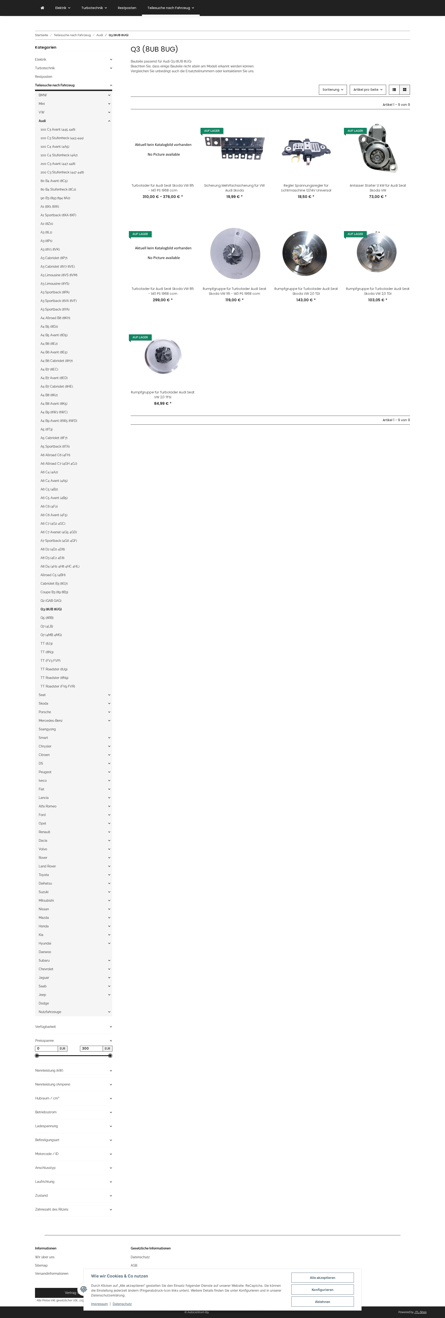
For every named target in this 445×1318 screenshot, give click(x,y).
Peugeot (45, 772)
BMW (43, 95)
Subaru (44, 960)
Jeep (42, 995)
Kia (41, 935)
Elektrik (40, 59)
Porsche (45, 712)
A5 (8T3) (47, 429)
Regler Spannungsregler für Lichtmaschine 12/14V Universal (306, 188)
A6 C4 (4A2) (49, 472)
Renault (44, 832)
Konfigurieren (323, 1290)
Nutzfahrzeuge (50, 1012)
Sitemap (41, 1265)
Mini (42, 104)
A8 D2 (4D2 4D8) (53, 549)
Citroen (44, 755)
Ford (42, 815)
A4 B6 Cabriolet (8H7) (57, 361)
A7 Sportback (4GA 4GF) (59, 541)
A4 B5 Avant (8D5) (54, 335)
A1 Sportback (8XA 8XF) (58, 215)
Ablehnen (322, 1302)
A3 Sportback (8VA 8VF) (59, 301)
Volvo (43, 849)
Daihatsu (45, 883)
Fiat (41, 789)
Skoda (43, 703)
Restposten (43, 76)
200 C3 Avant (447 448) (58, 164)
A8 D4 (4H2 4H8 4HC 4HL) (60, 566)
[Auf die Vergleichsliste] (187, 124)
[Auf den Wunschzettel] (187, 137)
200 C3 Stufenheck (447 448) (62, 172)
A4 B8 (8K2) (49, 395)
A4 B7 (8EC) (49, 369)
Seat (42, 695)
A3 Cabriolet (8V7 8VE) (58, 266)
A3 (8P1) (46, 241)
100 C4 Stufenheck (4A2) (59, 155)
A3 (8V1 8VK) (50, 249)
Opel (42, 823)
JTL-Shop (420, 1312)
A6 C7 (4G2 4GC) (53, 523)
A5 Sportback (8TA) (55, 446)
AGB (134, 1265)
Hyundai (45, 943)
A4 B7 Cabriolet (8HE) (57, 386)
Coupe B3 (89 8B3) (54, 592)
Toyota (44, 875)
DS (41, 763)
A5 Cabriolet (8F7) (54, 438)
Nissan (44, 909)
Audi (42, 121)
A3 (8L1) (46, 232)
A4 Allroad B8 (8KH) (55, 318)
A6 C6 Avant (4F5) (54, 515)
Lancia (44, 798)
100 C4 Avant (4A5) (55, 146)
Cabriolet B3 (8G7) (54, 583)
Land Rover (47, 866)
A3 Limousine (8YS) (55, 284)
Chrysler (45, 746)
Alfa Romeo (47, 806)
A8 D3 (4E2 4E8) (52, 558)
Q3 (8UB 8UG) (51, 609)
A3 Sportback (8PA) (55, 292)
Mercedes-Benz (51, 720)
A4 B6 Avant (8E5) (54, 352)
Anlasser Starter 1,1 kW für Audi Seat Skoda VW (378, 188)
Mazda (44, 917)
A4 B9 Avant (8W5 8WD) (59, 421)
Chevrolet (46, 969)
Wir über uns (44, 1257)
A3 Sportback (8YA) (55, 309)
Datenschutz (122, 1304)
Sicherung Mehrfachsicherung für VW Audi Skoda (234, 188)
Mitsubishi (46, 900)
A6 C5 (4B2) (49, 489)
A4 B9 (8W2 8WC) (54, 412)
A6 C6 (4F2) (49, 506)
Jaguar (44, 977)
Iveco (43, 780)
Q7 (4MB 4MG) (51, 635)
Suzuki (43, 892)
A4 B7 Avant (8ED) (54, 378)
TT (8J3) (47, 643)
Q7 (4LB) (47, 626)
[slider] (37, 1055)
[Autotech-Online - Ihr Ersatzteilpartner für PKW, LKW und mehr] (42, 8)
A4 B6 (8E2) (49, 343)
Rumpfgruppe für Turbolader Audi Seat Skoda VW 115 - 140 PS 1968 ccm (234, 291)
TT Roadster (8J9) (54, 669)
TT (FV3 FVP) (50, 660)
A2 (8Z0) (47, 224)
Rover (43, 858)
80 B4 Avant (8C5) (54, 181)
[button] (394, 90)
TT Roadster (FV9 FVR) (58, 686)
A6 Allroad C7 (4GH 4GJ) (59, 463)
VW (41, 112)
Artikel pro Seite (365, 89)
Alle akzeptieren (322, 1278)
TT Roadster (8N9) (54, 678)
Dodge (44, 1003)
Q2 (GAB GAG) (51, 601)
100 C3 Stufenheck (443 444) (62, 138)
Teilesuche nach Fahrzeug (55, 85)
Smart (43, 738)
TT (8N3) (47, 652)
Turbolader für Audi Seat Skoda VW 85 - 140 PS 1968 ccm (163, 188)
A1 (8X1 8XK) (50, 206)
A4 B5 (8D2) (49, 326)
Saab (43, 986)
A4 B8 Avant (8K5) (54, 403)
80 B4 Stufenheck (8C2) (58, 189)
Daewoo (45, 952)
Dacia (43, 840)
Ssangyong (47, 729)
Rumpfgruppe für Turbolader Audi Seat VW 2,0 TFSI (162, 394)
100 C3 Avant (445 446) (58, 129)
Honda (44, 926)
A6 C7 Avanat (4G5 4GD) (59, 532)
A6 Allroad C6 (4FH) (55, 455)
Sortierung (331, 89)
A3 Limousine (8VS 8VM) (59, 275)
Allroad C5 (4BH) (53, 575)
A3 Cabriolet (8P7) (54, 258)
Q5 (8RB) (47, 618)
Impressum (99, 1304)
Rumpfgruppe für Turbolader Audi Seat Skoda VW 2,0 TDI (306, 291)
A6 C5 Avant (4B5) (54, 498)
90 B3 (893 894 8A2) (55, 198)
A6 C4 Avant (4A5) (54, 481)
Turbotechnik (45, 68)
